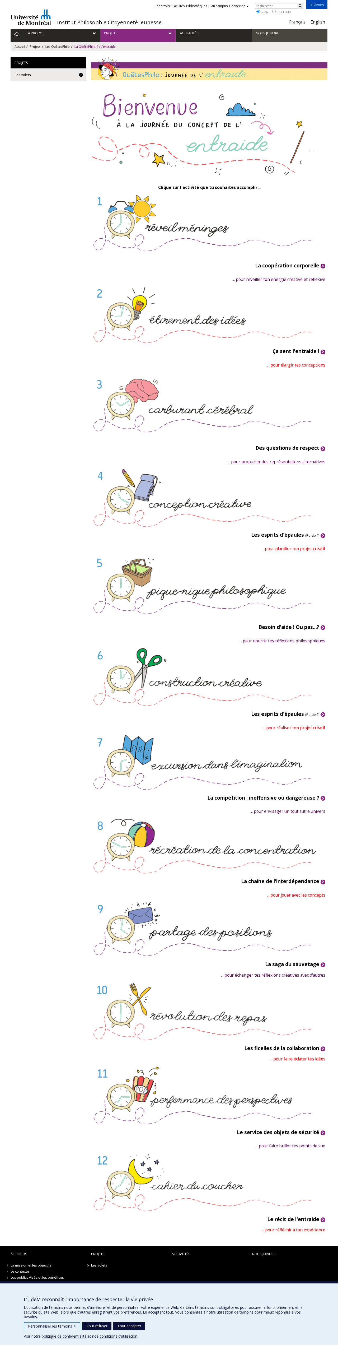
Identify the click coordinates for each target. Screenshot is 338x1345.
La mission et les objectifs (31, 1265)
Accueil (20, 46)
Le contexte (20, 1271)
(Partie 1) (285, 535)
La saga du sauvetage (292, 964)
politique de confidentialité (64, 1336)
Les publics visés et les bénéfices (37, 1277)
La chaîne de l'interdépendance (280, 881)
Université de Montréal (31, 17)
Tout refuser (96, 1325)
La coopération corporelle (287, 265)
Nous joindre (263, 1253)
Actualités (181, 1253)
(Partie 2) (285, 714)
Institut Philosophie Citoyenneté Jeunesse (109, 22)
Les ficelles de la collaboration (281, 1048)
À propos (19, 1253)
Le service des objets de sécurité (278, 1132)
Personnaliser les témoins (52, 1326)
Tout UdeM (283, 12)
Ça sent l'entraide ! (296, 351)
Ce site (264, 12)
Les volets (23, 74)
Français (297, 22)
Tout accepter (129, 1325)
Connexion (237, 6)
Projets (35, 46)
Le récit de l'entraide (293, 1219)
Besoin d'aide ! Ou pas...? (289, 627)
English (318, 22)
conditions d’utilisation (118, 1336)
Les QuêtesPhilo (57, 46)
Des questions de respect (287, 447)
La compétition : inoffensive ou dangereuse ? (263, 797)
